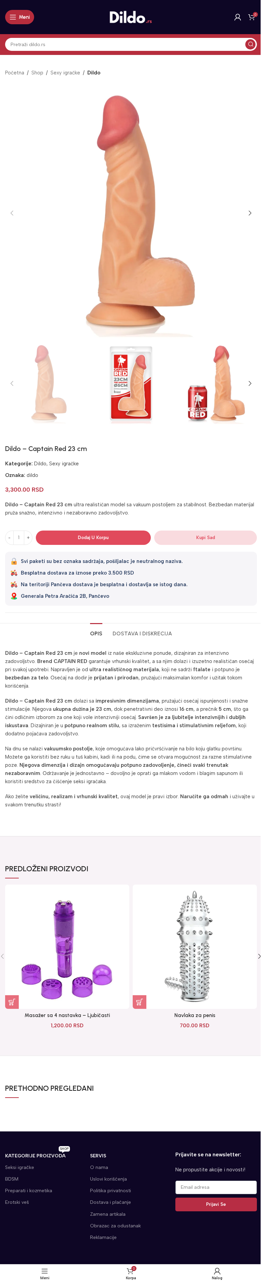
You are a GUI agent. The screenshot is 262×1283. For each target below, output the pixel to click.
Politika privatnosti (110, 1191)
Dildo (93, 73)
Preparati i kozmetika (28, 1191)
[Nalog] (238, 17)
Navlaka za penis (194, 1015)
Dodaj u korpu (93, 537)
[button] (12, 213)
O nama (99, 1167)
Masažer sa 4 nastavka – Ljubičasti (67, 1015)
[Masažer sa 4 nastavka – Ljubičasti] (67, 947)
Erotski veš (17, 1202)
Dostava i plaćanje (110, 1202)
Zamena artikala (108, 1214)
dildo (32, 475)
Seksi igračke (19, 1167)
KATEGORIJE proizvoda (37, 1154)
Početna (14, 73)
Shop (37, 73)
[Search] (250, 44)
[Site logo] (131, 17)
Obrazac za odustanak (115, 1226)
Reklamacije (103, 1237)
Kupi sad (205, 537)
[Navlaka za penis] (195, 947)
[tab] (96, 632)
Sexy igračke (65, 73)
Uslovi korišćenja (108, 1179)
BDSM (11, 1179)
